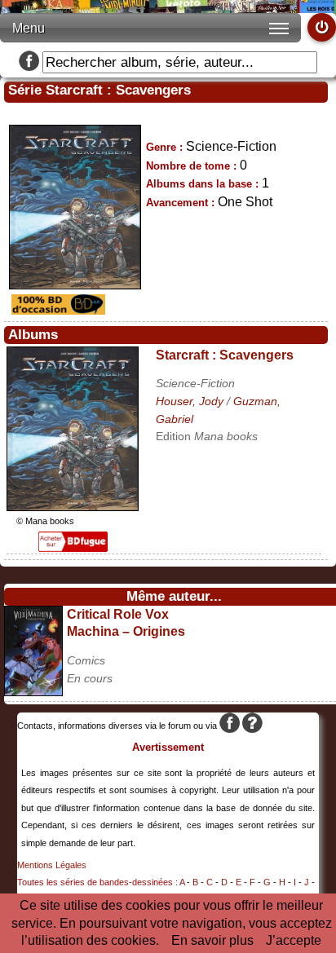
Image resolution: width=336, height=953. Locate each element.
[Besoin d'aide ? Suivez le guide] (252, 725)
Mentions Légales (51, 865)
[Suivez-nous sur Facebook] (29, 62)
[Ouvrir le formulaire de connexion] (321, 27)
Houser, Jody (189, 401)
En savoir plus (212, 940)
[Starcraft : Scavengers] (73, 507)
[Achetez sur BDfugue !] (73, 547)
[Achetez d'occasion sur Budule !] (56, 310)
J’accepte (293, 940)
